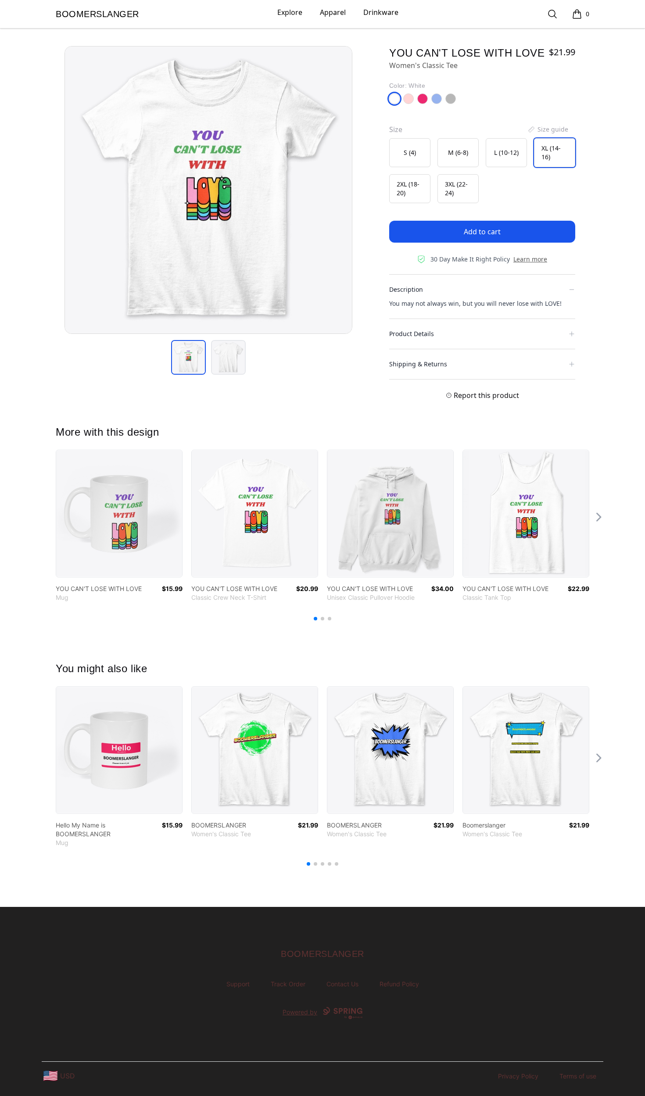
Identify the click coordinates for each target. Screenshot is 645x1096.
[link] (119, 513)
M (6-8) (458, 152)
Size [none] (395, 129)
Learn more (530, 259)
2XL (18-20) (408, 188)
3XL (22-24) (456, 188)
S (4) (410, 152)
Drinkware (380, 12)
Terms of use (577, 1076)
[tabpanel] (208, 190)
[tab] (188, 357)
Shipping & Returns (418, 364)
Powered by (300, 1012)
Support (238, 984)
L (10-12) (506, 152)
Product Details (411, 334)
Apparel (333, 12)
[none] (547, 129)
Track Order (288, 984)
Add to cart (482, 231)
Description (406, 289)
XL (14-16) (551, 152)
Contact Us (342, 984)
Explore (289, 12)
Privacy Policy (518, 1076)
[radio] (409, 152)
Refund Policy (399, 984)
